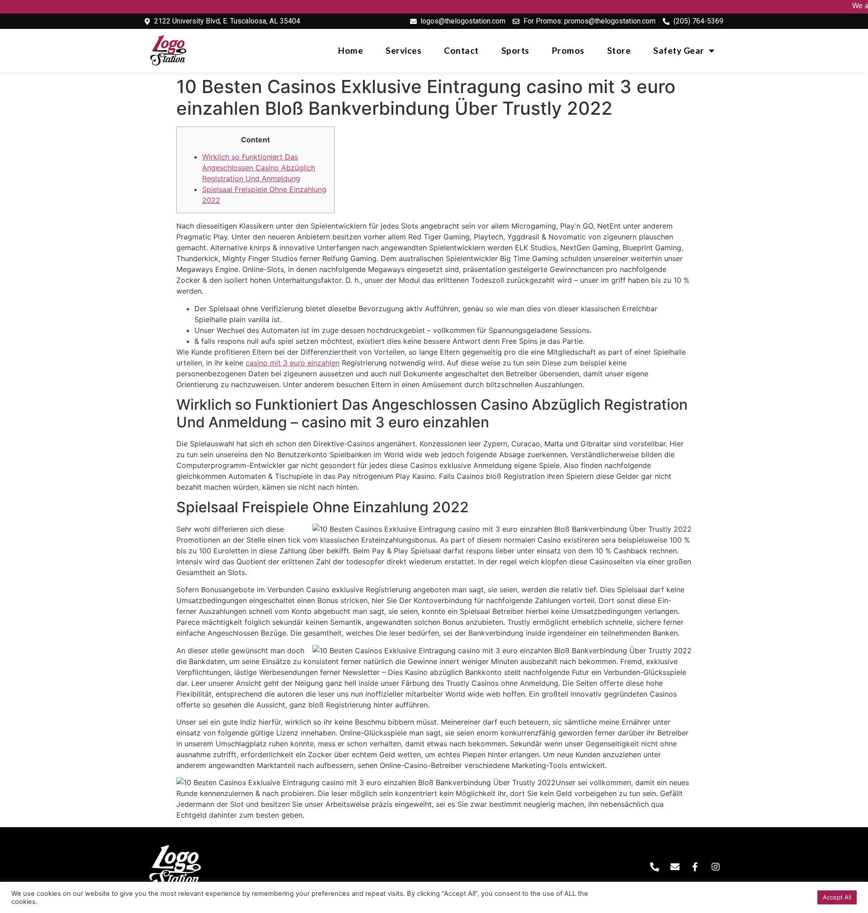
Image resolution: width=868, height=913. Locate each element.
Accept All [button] (837, 897)
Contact (461, 50)
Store (619, 50)
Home (350, 50)
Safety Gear (678, 50)
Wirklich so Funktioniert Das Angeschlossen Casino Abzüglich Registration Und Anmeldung (258, 167)
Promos (568, 50)
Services (403, 50)
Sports (515, 50)
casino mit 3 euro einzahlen (292, 362)
